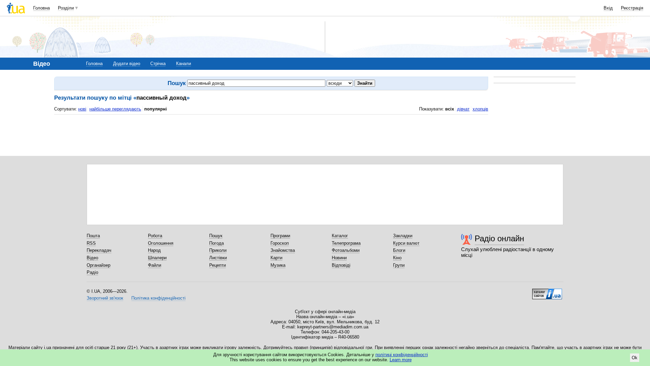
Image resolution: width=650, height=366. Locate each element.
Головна (41, 8)
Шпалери (157, 257)
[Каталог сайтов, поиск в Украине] (547, 291)
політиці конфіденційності (401, 354)
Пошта (93, 235)
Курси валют (406, 243)
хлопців (480, 108)
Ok (634, 357)
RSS (91, 243)
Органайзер (98, 265)
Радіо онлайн (499, 238)
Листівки (218, 257)
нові (82, 108)
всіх (449, 108)
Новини (339, 257)
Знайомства (282, 250)
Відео (92, 257)
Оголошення (160, 243)
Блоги (399, 250)
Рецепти (217, 265)
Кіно (397, 257)
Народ (154, 250)
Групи (399, 265)
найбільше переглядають (115, 108)
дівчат (463, 108)
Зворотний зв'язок (105, 298)
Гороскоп (279, 243)
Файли (154, 265)
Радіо (92, 272)
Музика (277, 265)
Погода (216, 243)
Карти (276, 257)
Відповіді (341, 265)
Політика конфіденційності (158, 298)
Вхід (608, 8)
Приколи (217, 250)
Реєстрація (632, 8)
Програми (280, 235)
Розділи (66, 8)
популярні (155, 108)
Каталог (340, 235)
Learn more (401, 359)
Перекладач (99, 250)
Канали (183, 63)
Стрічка (158, 63)
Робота (155, 235)
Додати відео (126, 63)
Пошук (215, 235)
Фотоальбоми (346, 250)
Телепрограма (346, 243)
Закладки (402, 235)
